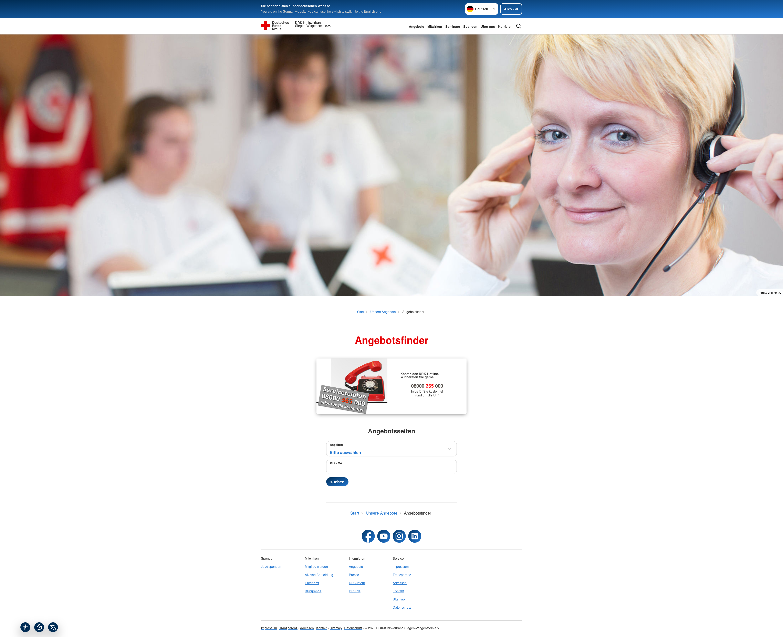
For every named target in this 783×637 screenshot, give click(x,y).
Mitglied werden (316, 566)
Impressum (401, 566)
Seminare (452, 26)
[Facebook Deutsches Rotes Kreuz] (368, 536)
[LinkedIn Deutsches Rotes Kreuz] (414, 536)
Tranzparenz (402, 574)
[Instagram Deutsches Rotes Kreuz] (399, 536)
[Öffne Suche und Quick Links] (518, 26)
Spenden (470, 26)
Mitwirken (434, 26)
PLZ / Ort (336, 463)
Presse (354, 574)
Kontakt (398, 591)
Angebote (416, 26)
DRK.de (355, 591)
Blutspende (313, 591)
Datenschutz (402, 607)
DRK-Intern (357, 582)
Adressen (400, 582)
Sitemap (399, 599)
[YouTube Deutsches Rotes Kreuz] (383, 536)
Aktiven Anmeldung (319, 574)
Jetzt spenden (271, 566)
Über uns (488, 26)
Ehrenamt (312, 582)
